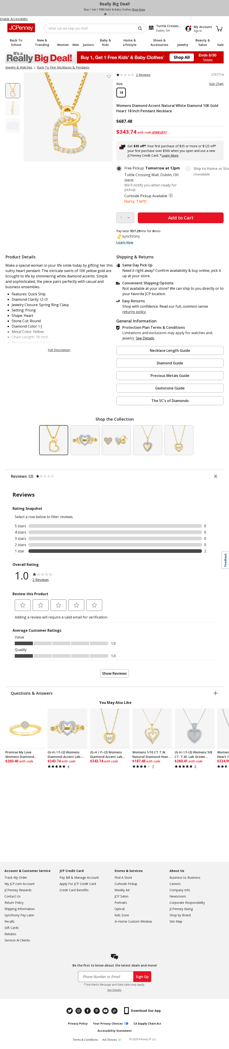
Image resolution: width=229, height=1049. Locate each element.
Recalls (9, 921)
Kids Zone (121, 915)
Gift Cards (11, 928)
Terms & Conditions (85, 1040)
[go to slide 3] (113, 14)
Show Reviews (114, 673)
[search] (141, 28)
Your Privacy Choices (108, 1023)
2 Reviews (143, 75)
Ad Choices (109, 1040)
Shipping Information (19, 909)
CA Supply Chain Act (147, 1023)
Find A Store (123, 877)
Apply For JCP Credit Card (77, 884)
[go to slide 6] (125, 14)
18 (121, 92)
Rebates (10, 934)
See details (145, 338)
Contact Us (12, 896)
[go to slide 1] (105, 14)
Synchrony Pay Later (19, 915)
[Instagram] (79, 1011)
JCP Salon (121, 896)
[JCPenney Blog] (114, 1011)
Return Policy (13, 902)
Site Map (176, 921)
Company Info (180, 890)
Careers (175, 884)
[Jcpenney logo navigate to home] (21, 27)
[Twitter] (70, 1011)
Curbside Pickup (125, 884)
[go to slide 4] (117, 14)
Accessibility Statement (115, 1031)
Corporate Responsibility (187, 902)
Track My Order (15, 877)
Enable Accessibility (14, 19)
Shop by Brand (180, 915)
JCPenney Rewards (18, 890)
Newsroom (178, 896)
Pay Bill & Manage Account (79, 877)
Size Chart (216, 84)
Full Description (59, 350)
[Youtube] (106, 1011)
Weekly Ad (121, 890)
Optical (119, 909)
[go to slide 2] (109, 14)
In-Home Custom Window (133, 921)
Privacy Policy (78, 1023)
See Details (114, 990)
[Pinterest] (97, 1011)
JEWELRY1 (159, 132)
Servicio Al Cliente (17, 940)
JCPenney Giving (181, 909)
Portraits (120, 902)
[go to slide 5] (121, 14)
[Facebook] (88, 1011)
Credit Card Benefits (74, 890)
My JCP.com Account (19, 884)
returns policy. (134, 311)
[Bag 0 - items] (219, 28)
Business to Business (185, 877)
